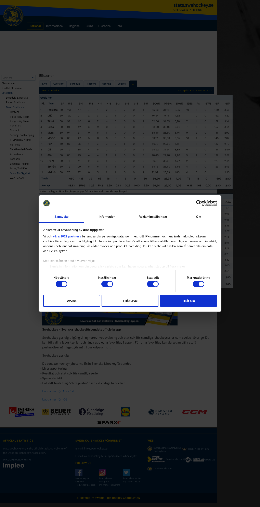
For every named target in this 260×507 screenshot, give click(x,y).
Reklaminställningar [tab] (153, 216)
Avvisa (71, 300)
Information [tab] (107, 216)
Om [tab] (198, 216)
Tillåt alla (188, 300)
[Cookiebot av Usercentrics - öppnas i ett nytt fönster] (199, 203)
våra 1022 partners (67, 236)
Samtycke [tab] (61, 216)
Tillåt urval (130, 300)
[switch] (107, 284)
